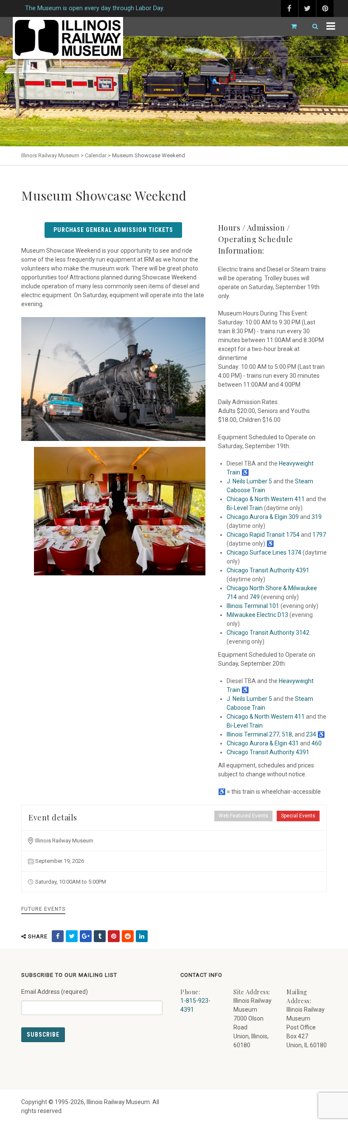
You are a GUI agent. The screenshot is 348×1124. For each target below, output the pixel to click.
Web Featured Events (243, 816)
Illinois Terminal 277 (253, 734)
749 (255, 597)
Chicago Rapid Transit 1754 (263, 534)
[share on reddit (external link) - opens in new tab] (128, 936)
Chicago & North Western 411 (266, 499)
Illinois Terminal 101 (253, 605)
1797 (319, 534)
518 (287, 734)
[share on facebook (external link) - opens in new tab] (58, 936)
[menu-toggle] (330, 26)
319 (317, 516)
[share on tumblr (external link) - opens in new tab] (100, 936)
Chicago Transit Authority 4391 (268, 570)
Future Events (43, 909)
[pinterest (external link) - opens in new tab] (325, 8)
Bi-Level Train (245, 508)
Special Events (298, 816)
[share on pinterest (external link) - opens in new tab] (114, 936)
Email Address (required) (54, 991)
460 (317, 743)
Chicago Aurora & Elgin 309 (263, 516)
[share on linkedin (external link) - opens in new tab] (142, 936)
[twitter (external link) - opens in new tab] (307, 8)
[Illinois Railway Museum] (68, 38)
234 (311, 734)
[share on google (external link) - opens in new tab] (86, 936)
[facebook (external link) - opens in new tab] (289, 8)
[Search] (311, 26)
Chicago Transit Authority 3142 (268, 632)
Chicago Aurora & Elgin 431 (263, 743)
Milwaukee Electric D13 (257, 614)
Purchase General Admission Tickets (113, 229)
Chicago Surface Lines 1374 (264, 552)
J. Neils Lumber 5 (249, 481)
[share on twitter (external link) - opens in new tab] (72, 936)
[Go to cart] (290, 26)
